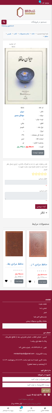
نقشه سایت (43, 304)
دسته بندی (31, 410)
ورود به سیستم (8, 410)
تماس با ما (43, 308)
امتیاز (45, 169)
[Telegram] (49, 395)
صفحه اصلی (45, 410)
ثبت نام (46, 390)
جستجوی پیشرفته (7, 25)
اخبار (45, 312)
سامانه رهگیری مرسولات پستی (36, 321)
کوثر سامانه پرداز (16, 403)
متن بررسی (43, 190)
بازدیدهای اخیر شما (40, 317)
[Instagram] (45, 395)
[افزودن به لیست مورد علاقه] (6, 281)
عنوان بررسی (43, 178)
